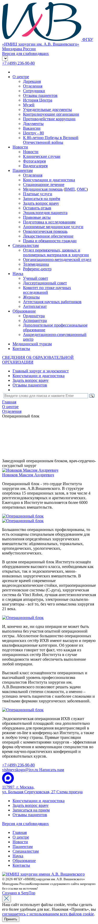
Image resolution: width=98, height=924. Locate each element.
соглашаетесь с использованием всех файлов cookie (48, 914)
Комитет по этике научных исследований (47, 290)
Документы (33, 123)
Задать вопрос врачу (41, 203)
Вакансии (32, 128)
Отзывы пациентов (40, 95)
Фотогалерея (34, 161)
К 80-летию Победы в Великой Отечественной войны (50, 140)
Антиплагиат (35, 306)
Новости (20, 147)
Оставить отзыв (37, 208)
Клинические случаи (41, 156)
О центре (21, 76)
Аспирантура (35, 320)
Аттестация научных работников (52, 301)
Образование (24, 311)
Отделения (32, 86)
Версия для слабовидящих (25, 823)
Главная (20, 832)
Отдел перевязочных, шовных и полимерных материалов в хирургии (56, 252)
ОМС (82, 189)
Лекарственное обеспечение (48, 236)
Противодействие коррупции (49, 119)
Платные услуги (37, 194)
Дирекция (32, 81)
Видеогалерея (35, 166)
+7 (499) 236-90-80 (18, 63)
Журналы (31, 297)
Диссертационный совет (45, 283)
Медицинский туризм (32, 344)
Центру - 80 (33, 133)
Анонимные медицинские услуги (53, 226)
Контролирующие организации (51, 114)
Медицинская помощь (43, 189)
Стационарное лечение (43, 184)
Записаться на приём (41, 198)
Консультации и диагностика (49, 180)
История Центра (37, 100)
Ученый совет (35, 278)
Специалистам (26, 245)
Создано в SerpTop (18, 893)
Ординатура (34, 316)
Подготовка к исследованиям (49, 222)
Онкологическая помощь (45, 231)
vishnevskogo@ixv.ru (33, 769)
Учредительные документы (47, 109)
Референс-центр (37, 269)
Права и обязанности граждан (50, 241)
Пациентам (23, 170)
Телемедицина (36, 264)
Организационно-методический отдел (57, 259)
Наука (18, 273)
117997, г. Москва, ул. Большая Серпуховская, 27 (42, 789)
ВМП (70, 189)
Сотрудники (34, 91)
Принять (10, 919)
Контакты (21, 348)
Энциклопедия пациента (45, 212)
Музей (28, 105)
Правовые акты (37, 217)
